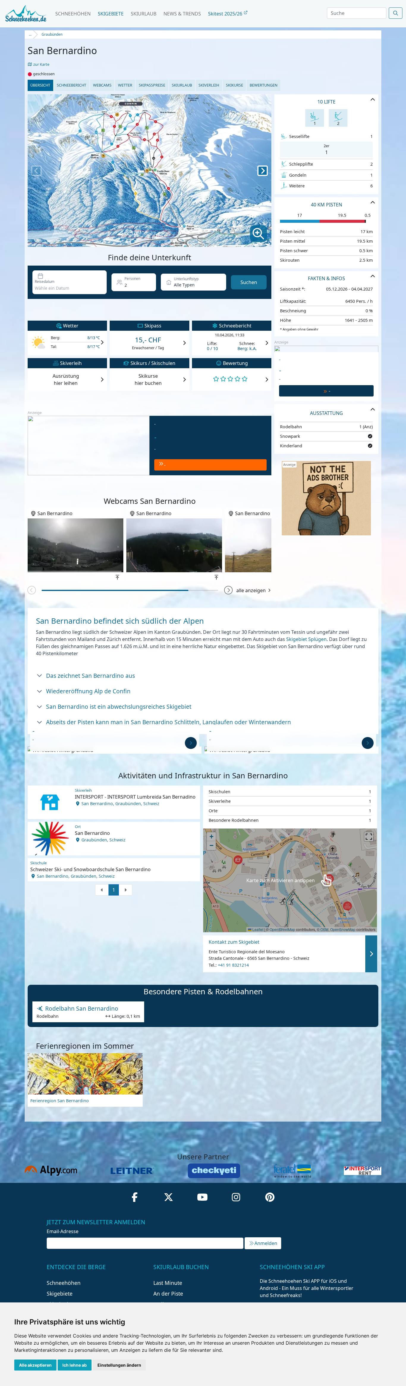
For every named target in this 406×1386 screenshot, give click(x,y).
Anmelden (265, 1243)
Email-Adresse (62, 1231)
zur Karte (40, 64)
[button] (228, 590)
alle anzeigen (251, 590)
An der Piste (168, 1293)
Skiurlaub (143, 13)
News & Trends (182, 13)
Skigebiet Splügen (306, 639)
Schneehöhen (73, 13)
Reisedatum (44, 281)
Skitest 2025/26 (225, 13)
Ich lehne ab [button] (74, 1365)
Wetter (125, 85)
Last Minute (167, 1282)
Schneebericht (71, 85)
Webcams (102, 85)
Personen (132, 278)
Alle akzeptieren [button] (35, 1365)
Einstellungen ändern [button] (119, 1365)
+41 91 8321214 (233, 965)
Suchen (248, 282)
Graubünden (52, 34)
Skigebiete (111, 13)
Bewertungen (264, 85)
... (30, 34)
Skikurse (234, 85)
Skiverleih (209, 85)
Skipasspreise (152, 85)
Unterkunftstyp (186, 278)
